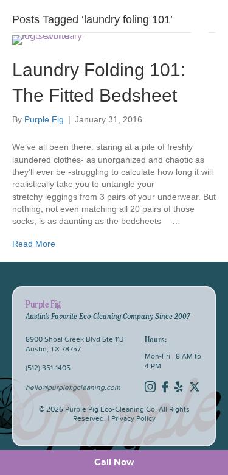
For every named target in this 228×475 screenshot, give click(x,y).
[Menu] (200, 40)
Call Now (114, 462)
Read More (33, 243)
